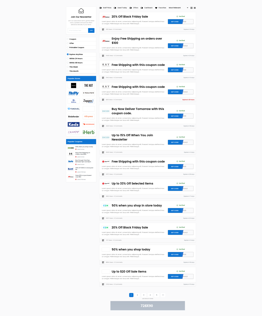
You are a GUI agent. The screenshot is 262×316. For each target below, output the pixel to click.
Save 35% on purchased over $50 (83, 176)
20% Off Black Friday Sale (130, 17)
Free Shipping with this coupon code (138, 65)
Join (91, 30)
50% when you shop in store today (137, 205)
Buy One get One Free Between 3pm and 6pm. (83, 161)
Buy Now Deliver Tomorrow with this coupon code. (138, 111)
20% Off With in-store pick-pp (84, 168)
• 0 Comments (117, 29)
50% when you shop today (84, 147)
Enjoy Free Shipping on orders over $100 (82, 153)
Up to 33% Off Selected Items (132, 184)
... (139, 24)
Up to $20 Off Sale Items (129, 272)
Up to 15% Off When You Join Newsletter (132, 137)
